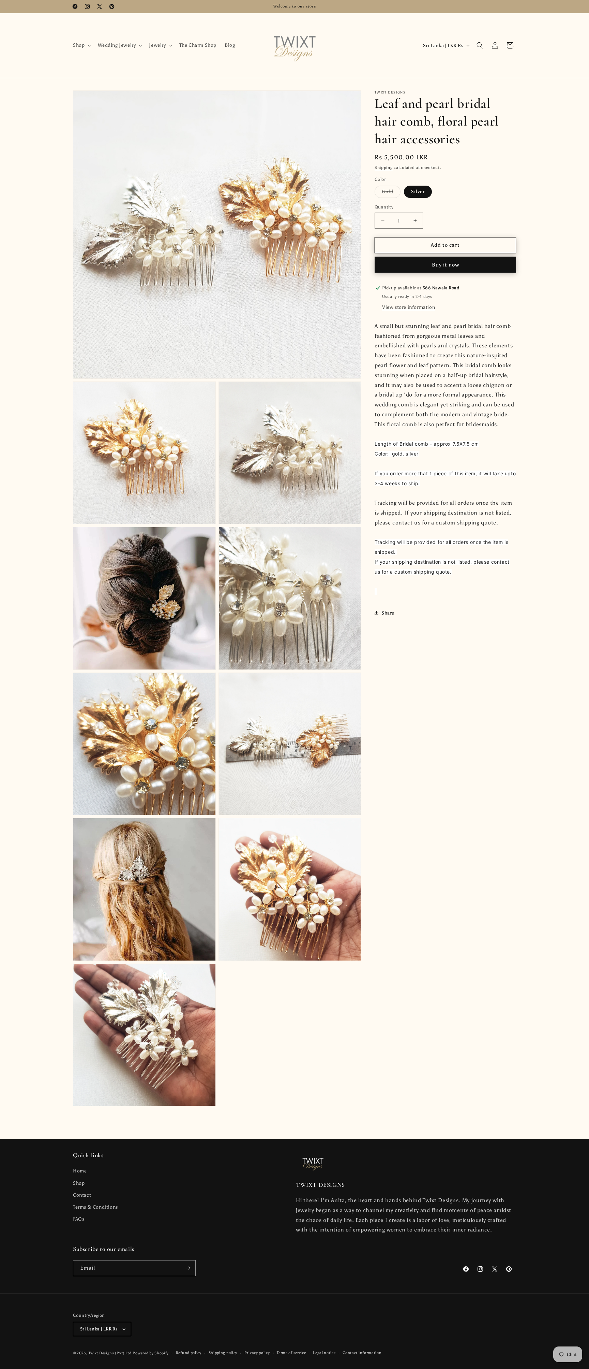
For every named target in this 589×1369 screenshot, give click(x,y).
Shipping (384, 167)
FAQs (78, 1219)
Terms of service (291, 1353)
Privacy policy (257, 1353)
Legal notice (324, 1353)
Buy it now (445, 265)
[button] (81, 45)
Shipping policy (223, 1353)
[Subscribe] (187, 1268)
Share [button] (387, 613)
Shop (79, 1183)
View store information (408, 307)
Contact (82, 1195)
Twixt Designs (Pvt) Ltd (110, 1353)
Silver (418, 191)
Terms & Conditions (95, 1207)
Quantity (384, 207)
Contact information (362, 1353)
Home (80, 1171)
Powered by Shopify (151, 1353)
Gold (391, 193)
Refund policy (188, 1353)
